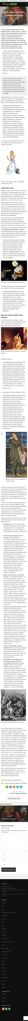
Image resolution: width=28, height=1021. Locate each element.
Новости (4, 980)
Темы (3, 961)
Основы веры (5, 958)
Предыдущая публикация (18, 792)
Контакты (4, 994)
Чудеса (3, 906)
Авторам (4, 997)
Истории (4, 987)
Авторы (3, 1001)
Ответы (3, 984)
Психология (4, 915)
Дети (3, 922)
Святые (3, 945)
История (4, 919)
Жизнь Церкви (5, 948)
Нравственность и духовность (8, 912)
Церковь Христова (6, 951)
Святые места (5, 938)
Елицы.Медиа (5, 0)
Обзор (3, 909)
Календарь (4, 954)
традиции (17, 783)
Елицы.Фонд (23, 0)
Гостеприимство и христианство (9, 819)
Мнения (3, 967)
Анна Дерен (11, 18)
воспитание (12, 783)
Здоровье (4, 902)
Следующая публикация (14, 797)
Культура (4, 928)
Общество (4, 935)
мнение (6, 783)
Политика (4, 932)
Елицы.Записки (14, 0)
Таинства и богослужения (7, 941)
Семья (3, 925)
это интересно (23, 783)
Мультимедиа (5, 977)
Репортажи (4, 974)
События (4, 964)
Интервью (4, 971)
